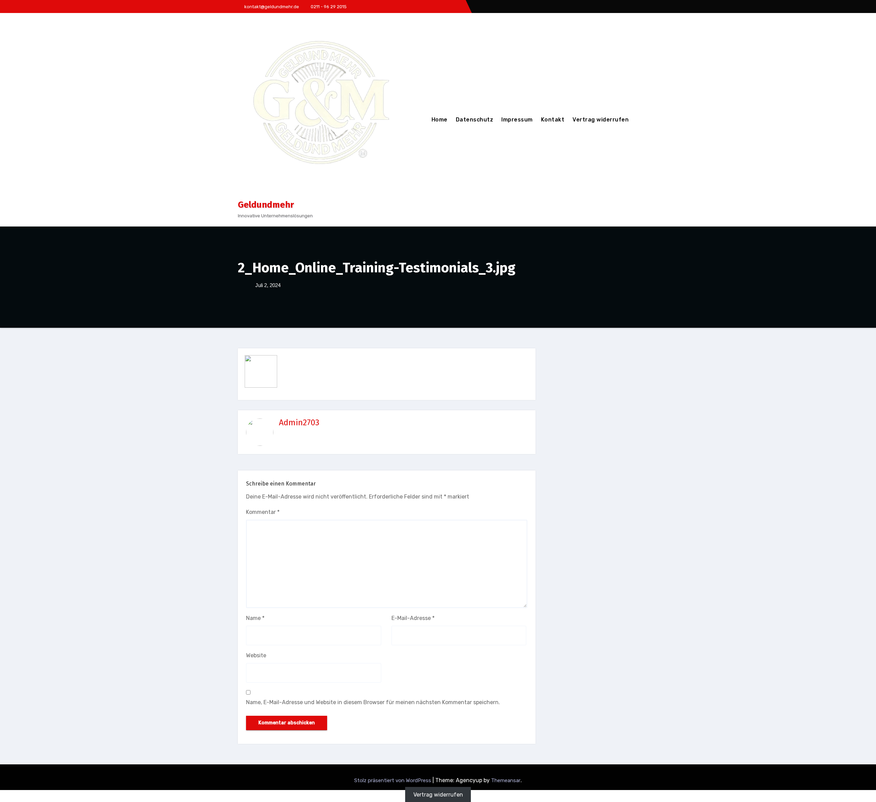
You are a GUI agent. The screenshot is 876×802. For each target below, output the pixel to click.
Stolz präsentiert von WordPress (393, 780)
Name (255, 618)
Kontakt (553, 119)
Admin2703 (299, 422)
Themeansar (505, 780)
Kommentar (263, 512)
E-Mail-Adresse (413, 618)
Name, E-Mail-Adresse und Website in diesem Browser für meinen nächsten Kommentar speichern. (373, 702)
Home (439, 119)
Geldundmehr (266, 204)
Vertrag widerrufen (600, 119)
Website (256, 655)
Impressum (517, 119)
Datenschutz (474, 119)
